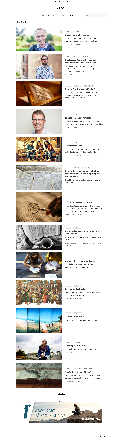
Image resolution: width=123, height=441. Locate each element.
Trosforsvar (88, 85)
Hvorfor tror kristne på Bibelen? (80, 89)
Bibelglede (78, 368)
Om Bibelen (77, 31)
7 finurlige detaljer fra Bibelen (79, 202)
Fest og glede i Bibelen (75, 289)
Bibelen (68, 31)
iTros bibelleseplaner (74, 146)
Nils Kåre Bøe (77, 155)
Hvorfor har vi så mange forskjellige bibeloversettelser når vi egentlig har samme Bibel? (82, 174)
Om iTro (30, 436)
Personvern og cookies (44, 436)
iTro (61, 8)
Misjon (64, 15)
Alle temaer (61, 393)
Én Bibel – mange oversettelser (79, 118)
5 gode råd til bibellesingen (77, 35)
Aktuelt (72, 15)
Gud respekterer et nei (75, 345)
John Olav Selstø (78, 381)
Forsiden (21, 436)
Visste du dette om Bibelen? (78, 372)
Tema (42, 15)
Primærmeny (19, 15)
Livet (49, 15)
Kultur (76, 56)
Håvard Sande (77, 74)
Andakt (56, 15)
